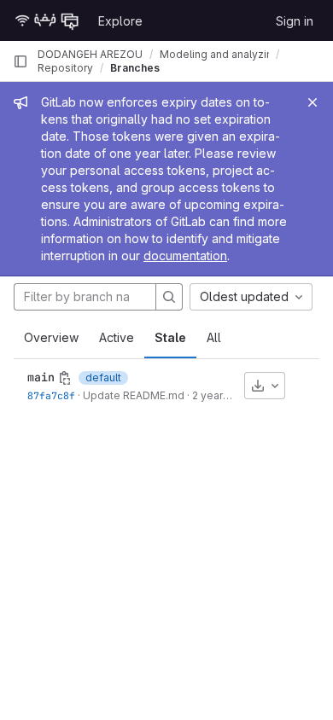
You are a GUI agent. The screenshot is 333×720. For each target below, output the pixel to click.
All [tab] (214, 337)
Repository (65, 67)
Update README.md (133, 395)
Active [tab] (116, 337)
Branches (135, 67)
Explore (120, 21)
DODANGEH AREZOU (90, 54)
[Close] (312, 102)
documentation (185, 255)
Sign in (294, 21)
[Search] (169, 297)
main (41, 377)
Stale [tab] (170, 337)
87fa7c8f (51, 395)
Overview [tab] (51, 337)
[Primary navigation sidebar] (20, 61)
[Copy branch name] (65, 378)
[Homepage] (47, 20)
